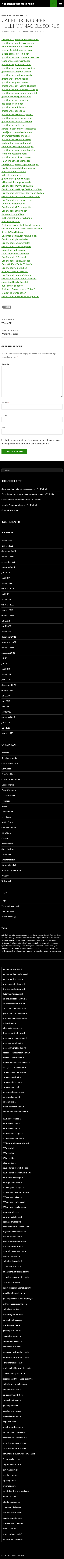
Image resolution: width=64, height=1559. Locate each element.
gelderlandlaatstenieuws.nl (15, 1013)
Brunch (46, 935)
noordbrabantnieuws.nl (13, 1057)
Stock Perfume (8, 849)
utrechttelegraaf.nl (11, 1097)
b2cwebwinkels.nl (11, 1212)
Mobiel (7, 307)
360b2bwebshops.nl (12, 1118)
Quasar (4, 838)
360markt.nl (8, 1148)
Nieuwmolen (7, 811)
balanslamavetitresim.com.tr (16, 1271)
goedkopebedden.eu (12, 1325)
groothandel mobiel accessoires (17, 42)
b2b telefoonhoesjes (11, 175)
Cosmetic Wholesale (10, 779)
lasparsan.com (9, 1421)
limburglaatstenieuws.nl (14, 1033)
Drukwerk (12, 940)
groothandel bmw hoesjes (14, 78)
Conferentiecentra (28, 938)
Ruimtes (38, 943)
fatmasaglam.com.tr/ (12, 1534)
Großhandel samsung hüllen (15, 242)
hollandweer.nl (9, 1023)
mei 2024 (5, 578)
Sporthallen (25, 946)
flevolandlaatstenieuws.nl (14, 1003)
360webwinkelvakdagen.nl (15, 1207)
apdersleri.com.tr (11, 1496)
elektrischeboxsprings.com (15, 1304)
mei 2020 (5, 706)
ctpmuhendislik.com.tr (13, 1507)
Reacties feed (7, 911)
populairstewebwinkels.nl (14, 1251)
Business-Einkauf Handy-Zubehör (18, 289)
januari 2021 (7, 679)
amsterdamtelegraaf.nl (13, 979)
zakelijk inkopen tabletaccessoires (18, 128)
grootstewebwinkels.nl (13, 1246)
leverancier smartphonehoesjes (17, 146)
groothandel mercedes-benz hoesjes (19, 89)
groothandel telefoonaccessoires (18, 67)
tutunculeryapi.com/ (12, 1512)
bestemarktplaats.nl (12, 1221)
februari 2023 (7, 604)
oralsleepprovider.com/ (13, 1523)
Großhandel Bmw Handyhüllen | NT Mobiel (21, 499)
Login (4, 900)
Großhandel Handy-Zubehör (16, 274)
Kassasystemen (8, 795)
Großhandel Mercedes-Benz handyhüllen (22, 192)
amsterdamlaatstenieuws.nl (15, 974)
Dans (48, 938)
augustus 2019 (8, 717)
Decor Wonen (7, 784)
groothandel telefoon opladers (17, 114)
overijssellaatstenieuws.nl (14, 1067)
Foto (47, 940)
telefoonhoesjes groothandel (16, 142)
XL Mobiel (6, 881)
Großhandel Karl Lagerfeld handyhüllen (21, 189)
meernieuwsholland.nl (13, 1043)
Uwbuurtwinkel (8, 865)
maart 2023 (6, 599)
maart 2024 (6, 583)
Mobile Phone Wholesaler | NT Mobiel (19, 505)
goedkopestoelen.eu (12, 1330)
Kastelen (22, 943)
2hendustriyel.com (11, 1459)
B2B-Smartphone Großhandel (16, 217)
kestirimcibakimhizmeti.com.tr (17, 1287)
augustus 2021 (8, 653)
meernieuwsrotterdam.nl (14, 1047)
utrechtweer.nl (9, 1101)
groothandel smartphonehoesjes (18, 150)
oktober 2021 (7, 647)
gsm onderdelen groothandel (16, 96)
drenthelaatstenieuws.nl (14, 989)
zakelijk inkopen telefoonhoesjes (18, 167)
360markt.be (8, 1158)
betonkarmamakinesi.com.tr (16, 1443)
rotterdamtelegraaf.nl (12, 1082)
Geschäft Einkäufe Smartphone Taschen (21, 228)
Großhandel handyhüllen (14, 210)
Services (45, 943)
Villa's (47, 948)
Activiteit (4, 935)
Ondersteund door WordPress (13, 1555)
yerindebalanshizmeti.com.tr (16, 1277)
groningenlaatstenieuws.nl (15, 1018)
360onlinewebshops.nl (13, 1177)
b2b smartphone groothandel (16, 182)
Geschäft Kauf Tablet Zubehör (16, 264)
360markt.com (9, 1163)
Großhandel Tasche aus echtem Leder (20, 196)
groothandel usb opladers (14, 100)
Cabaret (4, 938)
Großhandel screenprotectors (16, 199)
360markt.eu (8, 1153)
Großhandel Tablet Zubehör (15, 260)
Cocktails (18, 938)
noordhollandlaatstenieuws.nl (16, 1062)
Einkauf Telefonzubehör (13, 292)
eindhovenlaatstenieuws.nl (15, 998)
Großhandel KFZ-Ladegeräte (16, 207)
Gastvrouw (5, 943)
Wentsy (4, 875)
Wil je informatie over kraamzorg (13, 951)
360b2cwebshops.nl (12, 1128)
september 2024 (9, 562)
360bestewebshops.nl (13, 1133)
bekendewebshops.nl (12, 1217)
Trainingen (53, 946)
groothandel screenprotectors (16, 117)
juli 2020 (5, 695)
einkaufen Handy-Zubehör (15, 282)
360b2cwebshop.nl (11, 1123)
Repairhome (7, 843)
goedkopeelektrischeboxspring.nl (18, 1298)
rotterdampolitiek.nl (12, 1077)
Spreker (32, 946)
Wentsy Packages (9, 332)
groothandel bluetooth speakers (17, 75)
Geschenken (14, 943)
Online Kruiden (8, 827)
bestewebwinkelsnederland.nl (16, 1226)
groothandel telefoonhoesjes (16, 139)
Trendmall (6, 854)
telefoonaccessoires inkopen (16, 60)
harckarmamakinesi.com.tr (15, 1432)
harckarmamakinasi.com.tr (15, 1437)
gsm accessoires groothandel (16, 71)
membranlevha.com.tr (13, 1427)
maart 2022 (6, 631)
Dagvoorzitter (41, 938)
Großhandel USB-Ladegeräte (16, 246)
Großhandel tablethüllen (14, 267)
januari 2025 (7, 545)
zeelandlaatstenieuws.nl (14, 1106)
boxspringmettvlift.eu (13, 1314)
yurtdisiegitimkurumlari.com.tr (17, 1491)
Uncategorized (19, 15)
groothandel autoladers (13, 107)
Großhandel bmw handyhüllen (17, 185)
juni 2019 (5, 727)
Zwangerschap (37, 951)
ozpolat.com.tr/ (10, 1475)
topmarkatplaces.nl (11, 1256)
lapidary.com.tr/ (10, 1480)
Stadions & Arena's (42, 946)
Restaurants (30, 943)
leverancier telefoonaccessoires (17, 50)
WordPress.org (8, 916)
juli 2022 (5, 620)
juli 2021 (5, 658)
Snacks (55, 943)
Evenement (31, 940)
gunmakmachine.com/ (13, 1539)
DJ (59, 938)
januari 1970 (7, 733)
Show (50, 943)
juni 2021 (5, 663)
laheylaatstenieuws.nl (12, 1028)
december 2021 (8, 636)
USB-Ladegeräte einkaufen (15, 253)
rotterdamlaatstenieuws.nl (15, 1072)
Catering (11, 938)
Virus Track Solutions (11, 870)
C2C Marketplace (9, 763)
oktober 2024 (7, 556)
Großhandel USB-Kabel (13, 257)
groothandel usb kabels (13, 110)
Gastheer (52, 940)
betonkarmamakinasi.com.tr (16, 1448)
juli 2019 (5, 722)
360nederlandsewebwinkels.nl (17, 1172)
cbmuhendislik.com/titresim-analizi (19, 1453)
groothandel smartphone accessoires (20, 57)
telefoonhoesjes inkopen (14, 153)
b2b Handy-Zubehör (12, 285)
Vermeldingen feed (10, 906)
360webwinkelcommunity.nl (16, 1192)
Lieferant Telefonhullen (13, 203)
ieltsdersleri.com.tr (11, 1502)
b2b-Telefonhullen (10, 221)
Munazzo (5, 800)
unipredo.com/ (9, 1486)
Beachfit (5, 752)
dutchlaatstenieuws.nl (13, 993)
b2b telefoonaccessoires (13, 171)
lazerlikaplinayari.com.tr (14, 1293)
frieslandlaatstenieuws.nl (14, 1008)
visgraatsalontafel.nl (12, 1336)
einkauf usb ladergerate (13, 249)
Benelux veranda (9, 758)
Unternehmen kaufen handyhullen (19, 235)
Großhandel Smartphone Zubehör (18, 278)
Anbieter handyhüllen (12, 214)
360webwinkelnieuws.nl (14, 1202)
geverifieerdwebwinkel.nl (14, 1241)
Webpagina (54, 948)
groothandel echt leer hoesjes (16, 157)
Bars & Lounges (38, 935)
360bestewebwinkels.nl (13, 1138)
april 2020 (6, 711)
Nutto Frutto (7, 822)
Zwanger (29, 951)
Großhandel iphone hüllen (14, 239)
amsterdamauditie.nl (12, 969)
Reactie (5, 364)
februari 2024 (7, 588)
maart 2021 (6, 674)
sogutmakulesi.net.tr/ (12, 1518)
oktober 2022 (7, 615)
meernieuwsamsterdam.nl (15, 1038)
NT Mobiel (6, 15)
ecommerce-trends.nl (12, 1236)
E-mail (5, 415)
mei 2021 (5, 669)
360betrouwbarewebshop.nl (16, 1143)
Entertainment (21, 940)
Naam (5, 402)
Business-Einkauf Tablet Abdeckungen (20, 224)
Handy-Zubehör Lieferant (14, 271)
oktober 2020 (7, 690)
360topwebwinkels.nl (12, 1182)
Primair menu (60, 3)
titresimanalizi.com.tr (12, 1282)
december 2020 (8, 685)
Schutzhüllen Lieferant (12, 232)
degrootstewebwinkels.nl (14, 1231)
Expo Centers (40, 940)
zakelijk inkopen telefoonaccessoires (20, 39)
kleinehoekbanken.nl (12, 1309)
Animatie (12, 935)
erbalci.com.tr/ (9, 1528)
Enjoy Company (8, 790)
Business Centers (56, 935)
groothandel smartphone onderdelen (20, 92)
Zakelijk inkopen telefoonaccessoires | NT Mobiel (24, 489)
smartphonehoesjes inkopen (16, 160)
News (4, 806)
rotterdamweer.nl (11, 1087)
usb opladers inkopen (12, 103)
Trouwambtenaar (15, 948)
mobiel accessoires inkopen (15, 53)
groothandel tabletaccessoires (16, 121)
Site (3, 427)
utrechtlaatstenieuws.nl (13, 1092)
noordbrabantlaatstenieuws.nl (17, 1052)
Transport (4, 948)
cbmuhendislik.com (12, 1266)
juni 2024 (5, 572)
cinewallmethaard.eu (12, 1320)
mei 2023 (5, 594)
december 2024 (8, 551)
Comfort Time (8, 774)
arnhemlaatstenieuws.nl (14, 984)
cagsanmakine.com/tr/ (13, 1464)
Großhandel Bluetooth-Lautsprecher (20, 296)
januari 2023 (7, 610)
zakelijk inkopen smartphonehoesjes (20, 164)
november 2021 (8, 642)
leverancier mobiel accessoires (16, 46)
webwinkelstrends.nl (12, 1261)
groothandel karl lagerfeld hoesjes (18, 85)
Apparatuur (20, 935)
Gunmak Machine (9, 510)
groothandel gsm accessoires (16, 64)
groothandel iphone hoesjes (15, 178)
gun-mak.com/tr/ (10, 1469)
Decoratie (54, 938)
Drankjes (4, 940)
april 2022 (6, 626)
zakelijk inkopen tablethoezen (16, 132)
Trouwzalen (25, 948)
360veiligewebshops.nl (13, 1187)
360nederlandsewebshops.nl (16, 1167)
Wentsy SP (8, 321)
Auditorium (28, 935)
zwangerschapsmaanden (52, 951)
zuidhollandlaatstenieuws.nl (15, 1111)
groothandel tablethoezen (14, 125)
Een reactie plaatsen (35, 31)
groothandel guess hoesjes (15, 82)
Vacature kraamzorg (37, 948)
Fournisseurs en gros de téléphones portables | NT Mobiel (27, 494)
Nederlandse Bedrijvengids (17, 3)
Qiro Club (6, 833)
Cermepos (6, 768)
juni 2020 (5, 701)
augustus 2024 (8, 567)
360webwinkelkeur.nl (12, 1197)
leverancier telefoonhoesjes (15, 135)
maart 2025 (6, 540)
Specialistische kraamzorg (10, 946)
